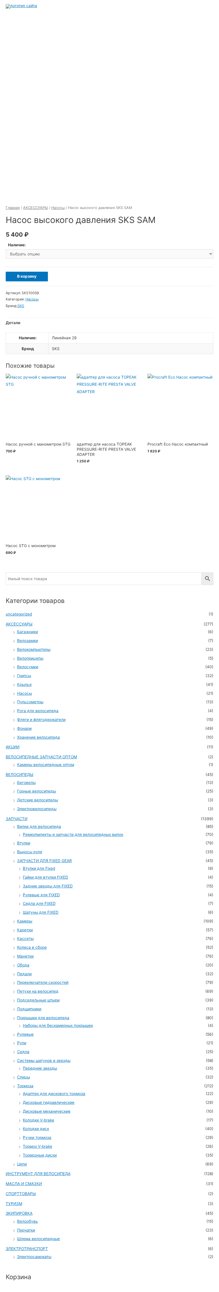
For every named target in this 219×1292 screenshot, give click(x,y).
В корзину (26, 276)
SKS (20, 306)
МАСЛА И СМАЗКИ (24, 1183)
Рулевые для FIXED (41, 895)
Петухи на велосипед (37, 991)
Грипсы (24, 675)
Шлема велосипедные (38, 1238)
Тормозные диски (40, 1155)
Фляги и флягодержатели (41, 719)
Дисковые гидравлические (48, 1102)
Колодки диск (36, 1128)
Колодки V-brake (38, 1120)
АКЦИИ (12, 747)
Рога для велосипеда (37, 710)
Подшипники (29, 1009)
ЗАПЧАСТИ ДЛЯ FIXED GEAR (44, 860)
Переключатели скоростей (42, 982)
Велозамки (27, 640)
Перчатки (26, 1230)
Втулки (23, 843)
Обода (23, 965)
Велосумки (27, 667)
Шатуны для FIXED (40, 912)
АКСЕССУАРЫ (35, 208)
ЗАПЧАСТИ (16, 818)
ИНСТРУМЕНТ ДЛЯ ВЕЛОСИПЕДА (38, 1173)
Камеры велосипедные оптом (45, 764)
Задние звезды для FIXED (48, 886)
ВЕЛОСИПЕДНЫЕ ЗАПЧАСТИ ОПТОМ (41, 757)
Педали (24, 974)
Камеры (24, 921)
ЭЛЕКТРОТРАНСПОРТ (27, 1248)
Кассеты (25, 938)
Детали (13, 322)
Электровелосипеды (36, 809)
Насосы (58, 208)
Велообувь (27, 1221)
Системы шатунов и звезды (43, 1060)
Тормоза (25, 1086)
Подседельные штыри (38, 1000)
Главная (13, 208)
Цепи (22, 1164)
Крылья (24, 684)
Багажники (27, 631)
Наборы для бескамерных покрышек (58, 1025)
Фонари (24, 728)
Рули (21, 1043)
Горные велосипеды (36, 791)
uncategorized (19, 614)
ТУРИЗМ (14, 1203)
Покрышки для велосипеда (43, 1017)
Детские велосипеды (37, 800)
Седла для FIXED (39, 903)
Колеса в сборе (32, 947)
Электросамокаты (34, 1256)
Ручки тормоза (37, 1137)
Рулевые (25, 1034)
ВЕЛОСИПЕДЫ (19, 774)
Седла (23, 1051)
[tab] (13, 323)
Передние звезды (40, 1068)
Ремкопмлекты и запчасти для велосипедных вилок (73, 834)
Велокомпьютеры (33, 649)
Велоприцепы (30, 658)
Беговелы (26, 782)
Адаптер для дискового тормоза (54, 1093)
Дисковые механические (46, 1111)
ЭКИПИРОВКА (19, 1213)
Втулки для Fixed (39, 868)
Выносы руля (29, 852)
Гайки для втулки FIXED (45, 877)
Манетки (25, 956)
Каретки (25, 930)
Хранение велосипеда (38, 737)
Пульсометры (30, 702)
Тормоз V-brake (37, 1146)
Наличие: (17, 245)
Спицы (23, 1077)
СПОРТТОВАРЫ (21, 1193)
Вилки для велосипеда (39, 826)
